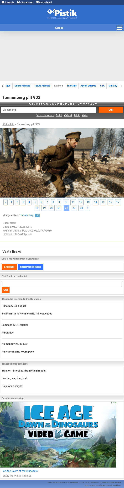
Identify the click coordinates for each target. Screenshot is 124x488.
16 (110, 202)
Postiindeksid (45, 2)
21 (59, 207)
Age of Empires (88, 85)
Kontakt (109, 485)
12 (80, 202)
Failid (59, 115)
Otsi (110, 109)
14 (95, 202)
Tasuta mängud (42, 85)
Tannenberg (29, 215)
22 (66, 207)
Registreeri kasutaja (30, 267)
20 (51, 207)
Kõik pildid (8, 124)
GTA (102, 85)
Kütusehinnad (26, 2)
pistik (13, 222)
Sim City (112, 85)
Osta (85, 115)
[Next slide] (121, 85)
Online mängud (22, 85)
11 (73, 202)
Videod (68, 115)
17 (117, 202)
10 (65, 202)
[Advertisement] (62, 56)
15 (103, 202)
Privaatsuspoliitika (97, 485)
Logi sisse (9, 267)
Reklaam (117, 485)
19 (44, 207)
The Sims (72, 85)
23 (73, 207)
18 (36, 207)
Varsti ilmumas (45, 115)
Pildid (77, 115)
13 (88, 202)
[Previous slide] (3, 85)
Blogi (86, 485)
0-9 (95, 103)
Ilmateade (9, 2)
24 (81, 207)
